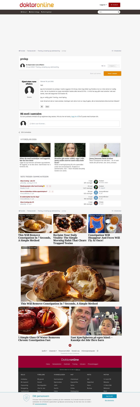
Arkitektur (24, 379)
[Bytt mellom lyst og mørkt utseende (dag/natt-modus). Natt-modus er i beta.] (97, 351)
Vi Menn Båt (108, 385)
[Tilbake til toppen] (70, 345)
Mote (89, 374)
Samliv (56, 388)
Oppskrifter (74, 382)
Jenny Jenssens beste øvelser (101, 158)
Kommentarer (58, 379)
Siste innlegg (34, 12)
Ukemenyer (74, 379)
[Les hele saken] (35, 150)
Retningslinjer (47, 12)
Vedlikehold (25, 391)
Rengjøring (24, 388)
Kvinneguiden (59, 374)
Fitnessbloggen (93, 364)
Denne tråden (111, 12)
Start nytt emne (95, 73)
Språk (44, 351)
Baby (39, 391)
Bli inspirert (24, 382)
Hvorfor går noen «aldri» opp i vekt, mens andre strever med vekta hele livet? (69, 160)
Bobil (105, 391)
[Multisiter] (41, 106)
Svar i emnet (112, 73)
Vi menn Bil (107, 379)
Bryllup (89, 388)
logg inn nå (75, 116)
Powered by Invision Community (70, 353)
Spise (72, 385)
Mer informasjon (109, 400)
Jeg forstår (109, 396)
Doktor (70, 359)
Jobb (55, 385)
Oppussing (24, 385)
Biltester (106, 382)
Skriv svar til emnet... (38, 123)
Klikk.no (77, 369)
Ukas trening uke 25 (27, 202)
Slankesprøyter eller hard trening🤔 (32, 186)
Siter (47, 106)
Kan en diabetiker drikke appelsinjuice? (34, 191)
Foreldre (41, 374)
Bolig (23, 374)
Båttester (107, 388)
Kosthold (67, 364)
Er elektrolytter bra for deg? (29, 197)
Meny (24, 12)
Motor (106, 374)
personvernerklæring (41, 404)
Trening (74, 364)
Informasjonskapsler (88, 351)
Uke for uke (41, 388)
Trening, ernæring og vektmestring (47, 67)
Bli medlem (114, 5)
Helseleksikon (56, 364)
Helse (48, 364)
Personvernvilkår (64, 351)
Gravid (39, 382)
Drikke (73, 388)
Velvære (82, 364)
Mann (89, 385)
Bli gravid (40, 379)
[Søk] (118, 12)
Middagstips (75, 391)
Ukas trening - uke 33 (27, 181)
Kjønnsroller (58, 382)
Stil (88, 379)
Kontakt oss (76, 351)
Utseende (52, 351)
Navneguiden (41, 385)
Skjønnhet (90, 382)
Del (104, 66)
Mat (72, 374)
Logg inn (103, 5)
